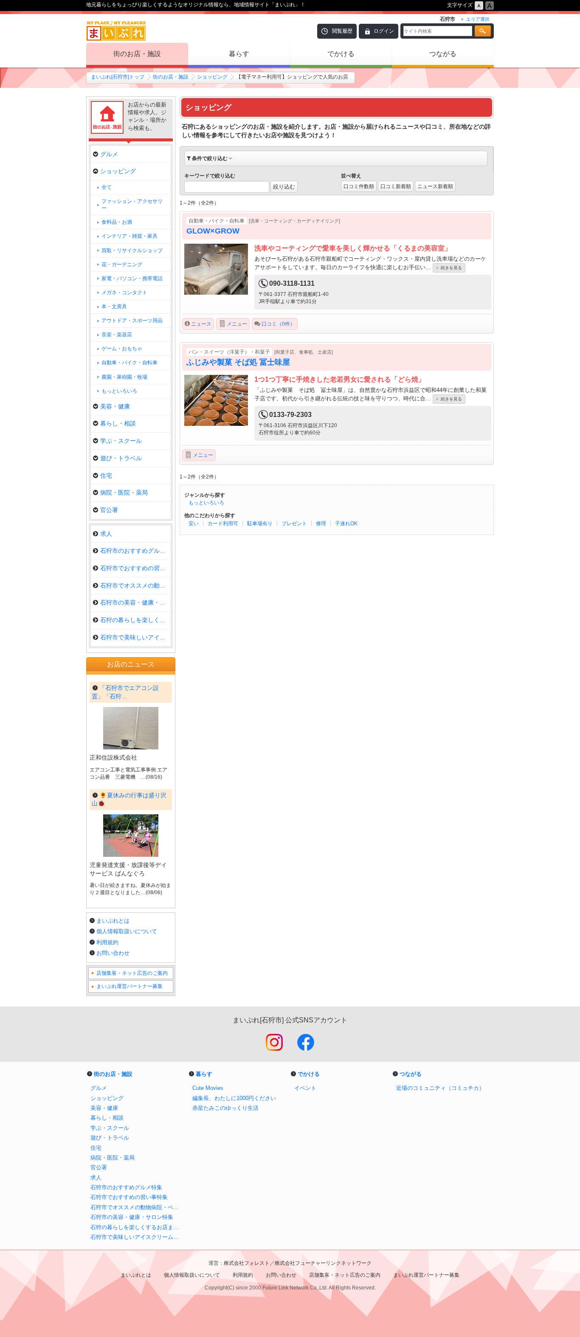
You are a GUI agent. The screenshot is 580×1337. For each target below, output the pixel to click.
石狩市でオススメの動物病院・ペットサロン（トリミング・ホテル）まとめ (137, 1207)
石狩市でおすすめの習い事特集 (135, 568)
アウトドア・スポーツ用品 (132, 320)
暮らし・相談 (118, 423)
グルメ (109, 154)
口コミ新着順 (395, 186)
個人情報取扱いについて (126, 931)
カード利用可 (223, 523)
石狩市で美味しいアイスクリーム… (135, 637)
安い (194, 523)
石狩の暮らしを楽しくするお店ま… (135, 619)
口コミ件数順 (358, 186)
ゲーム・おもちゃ (121, 348)
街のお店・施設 (137, 53)
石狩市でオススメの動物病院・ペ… (135, 585)
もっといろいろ (206, 503)
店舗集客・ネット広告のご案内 (132, 973)
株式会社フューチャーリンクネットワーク (323, 1263)
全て (106, 187)
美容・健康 (115, 406)
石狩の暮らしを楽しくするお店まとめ (137, 1227)
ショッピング (212, 77)
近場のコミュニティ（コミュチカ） (440, 1088)
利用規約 (107, 942)
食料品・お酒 (116, 222)
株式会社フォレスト (247, 1263)
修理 (321, 523)
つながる (442, 53)
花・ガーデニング (121, 264)
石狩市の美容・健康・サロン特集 (135, 602)
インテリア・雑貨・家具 (129, 236)
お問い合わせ (113, 953)
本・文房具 (114, 306)
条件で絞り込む (210, 158)
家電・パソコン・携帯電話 (132, 278)
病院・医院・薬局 (124, 492)
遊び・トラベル (121, 458)
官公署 (109, 510)
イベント (305, 1088)
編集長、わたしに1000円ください (234, 1098)
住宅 (106, 475)
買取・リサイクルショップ (132, 250)
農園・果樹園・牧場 (124, 377)
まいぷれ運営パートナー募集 (129, 986)
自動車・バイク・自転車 (129, 362)
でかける (341, 53)
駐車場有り (260, 523)
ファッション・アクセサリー (132, 205)
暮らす (239, 53)
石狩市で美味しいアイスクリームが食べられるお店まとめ (137, 1237)
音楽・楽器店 (116, 334)
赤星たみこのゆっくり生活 (225, 1108)
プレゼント (294, 523)
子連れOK (346, 523)
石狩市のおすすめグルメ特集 (135, 550)
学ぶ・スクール (121, 440)
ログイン (384, 31)
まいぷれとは (113, 921)
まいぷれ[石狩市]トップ (117, 77)
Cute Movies (207, 1088)
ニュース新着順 (435, 186)
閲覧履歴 (342, 31)
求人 (106, 533)
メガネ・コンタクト (124, 292)
